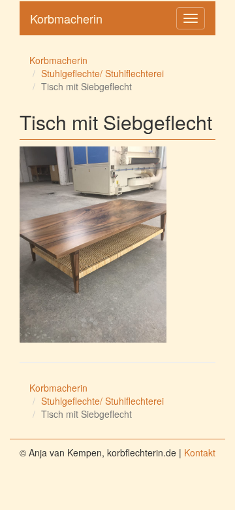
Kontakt (199, 452)
